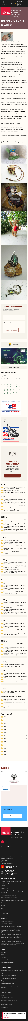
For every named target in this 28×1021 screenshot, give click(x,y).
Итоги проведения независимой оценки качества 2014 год (15, 706)
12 (7, 387)
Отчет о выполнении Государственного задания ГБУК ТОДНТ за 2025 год (15, 500)
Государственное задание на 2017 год (12, 666)
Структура (3, 885)
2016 (5, 748)
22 (16, 389)
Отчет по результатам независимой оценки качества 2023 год (15, 703)
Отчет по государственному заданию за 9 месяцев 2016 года (14, 674)
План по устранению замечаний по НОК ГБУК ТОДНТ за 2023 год (15, 700)
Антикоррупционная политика (8, 895)
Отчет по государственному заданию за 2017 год (14, 664)
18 (4, 389)
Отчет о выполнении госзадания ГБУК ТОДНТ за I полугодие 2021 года (14, 589)
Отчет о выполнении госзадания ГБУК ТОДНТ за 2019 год (15, 624)
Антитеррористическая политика (9, 897)
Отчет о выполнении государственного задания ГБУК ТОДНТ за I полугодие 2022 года (15, 572)
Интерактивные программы (7, 962)
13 (10, 387)
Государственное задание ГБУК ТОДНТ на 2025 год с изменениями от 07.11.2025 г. (15, 503)
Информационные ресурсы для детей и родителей (13, 900)
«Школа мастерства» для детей (9, 1000)
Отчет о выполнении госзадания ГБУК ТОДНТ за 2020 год (15, 603)
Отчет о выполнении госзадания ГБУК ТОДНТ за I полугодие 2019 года (14, 630)
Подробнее (7, 1017)
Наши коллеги (4, 911)
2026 (5, 717)
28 (13, 392)
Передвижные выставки (7, 997)
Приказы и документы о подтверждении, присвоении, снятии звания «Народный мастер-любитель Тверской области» (12, 943)
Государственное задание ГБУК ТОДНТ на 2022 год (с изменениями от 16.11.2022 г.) (15, 566)
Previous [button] (2, 771)
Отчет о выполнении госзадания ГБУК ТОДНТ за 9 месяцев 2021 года (14, 586)
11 (4, 387)
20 (10, 389)
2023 (5, 726)
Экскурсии (3, 995)
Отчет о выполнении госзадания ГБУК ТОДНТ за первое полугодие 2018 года (15, 651)
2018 (5, 741)
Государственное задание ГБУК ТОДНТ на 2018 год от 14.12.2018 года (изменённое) (15, 654)
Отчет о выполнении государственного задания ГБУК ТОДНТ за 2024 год (15, 520)
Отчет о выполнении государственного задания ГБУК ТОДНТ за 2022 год (15, 563)
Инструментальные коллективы (8, 978)
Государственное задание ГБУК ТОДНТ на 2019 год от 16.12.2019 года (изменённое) (15, 633)
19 (7, 389)
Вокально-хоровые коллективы (8, 975)
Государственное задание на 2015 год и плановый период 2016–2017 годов (14, 692)
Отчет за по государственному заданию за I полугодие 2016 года (15, 677)
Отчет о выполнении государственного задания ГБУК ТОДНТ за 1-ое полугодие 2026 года (15, 487)
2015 (5, 751)
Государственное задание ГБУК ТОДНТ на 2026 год (14, 492)
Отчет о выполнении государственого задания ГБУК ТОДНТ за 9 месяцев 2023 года (14, 543)
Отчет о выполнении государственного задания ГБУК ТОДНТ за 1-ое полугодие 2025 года (15, 509)
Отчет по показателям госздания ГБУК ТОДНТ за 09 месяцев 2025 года (14, 506)
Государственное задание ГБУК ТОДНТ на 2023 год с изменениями (15, 546)
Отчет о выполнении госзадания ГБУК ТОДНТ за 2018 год (15, 644)
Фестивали (3, 952)
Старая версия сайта (14, 367)
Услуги (2, 908)
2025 (5, 720)
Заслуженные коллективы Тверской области (12, 970)
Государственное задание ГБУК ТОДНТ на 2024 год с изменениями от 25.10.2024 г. (15, 523)
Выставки (3, 957)
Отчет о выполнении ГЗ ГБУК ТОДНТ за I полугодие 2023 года (14, 552)
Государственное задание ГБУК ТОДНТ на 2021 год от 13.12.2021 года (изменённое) (15, 592)
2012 (5, 754)
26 (7, 392)
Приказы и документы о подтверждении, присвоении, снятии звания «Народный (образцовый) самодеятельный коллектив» (11, 930)
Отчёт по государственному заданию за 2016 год (14, 679)
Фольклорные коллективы (7, 983)
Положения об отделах (6, 923)
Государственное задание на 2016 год (12, 681)
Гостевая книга (4, 913)
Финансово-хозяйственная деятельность (11, 926)
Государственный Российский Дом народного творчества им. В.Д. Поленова (11, 872)
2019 (5, 738)
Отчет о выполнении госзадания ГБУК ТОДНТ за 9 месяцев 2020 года (14, 606)
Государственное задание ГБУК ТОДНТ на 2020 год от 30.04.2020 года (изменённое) (15, 613)
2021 (5, 732)
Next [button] (26, 771)
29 (16, 392)
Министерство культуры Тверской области (11, 866)
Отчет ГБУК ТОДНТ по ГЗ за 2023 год (11, 540)
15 (16, 387)
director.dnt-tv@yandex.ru (7, 863)
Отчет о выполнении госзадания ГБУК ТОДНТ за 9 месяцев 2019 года (14, 627)
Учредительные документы (7, 921)
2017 (5, 745)
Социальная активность (7, 903)
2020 (5, 735)
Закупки (3, 905)
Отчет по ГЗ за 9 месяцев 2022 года (11, 569)
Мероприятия (4, 1007)
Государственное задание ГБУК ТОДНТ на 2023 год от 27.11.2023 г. (15, 549)
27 (10, 392)
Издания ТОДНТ (5, 888)
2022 (5, 729)
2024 (5, 723)
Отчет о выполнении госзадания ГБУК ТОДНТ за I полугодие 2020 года (14, 610)
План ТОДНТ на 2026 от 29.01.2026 (11, 490)
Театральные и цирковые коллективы (10, 980)
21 (13, 389)
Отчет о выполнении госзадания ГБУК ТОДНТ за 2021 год (15, 582)
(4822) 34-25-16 (5, 860)
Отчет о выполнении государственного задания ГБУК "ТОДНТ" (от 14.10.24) (15, 527)
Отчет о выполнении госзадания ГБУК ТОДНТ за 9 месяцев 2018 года (14, 647)
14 (13, 387)
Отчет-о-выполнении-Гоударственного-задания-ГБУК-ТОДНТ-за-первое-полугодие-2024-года (15, 530)
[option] (14, 778)
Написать (12, 815)
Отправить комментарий (11, 330)
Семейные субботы (5, 960)
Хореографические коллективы (9, 972)
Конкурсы (3, 954)
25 (4, 392)
